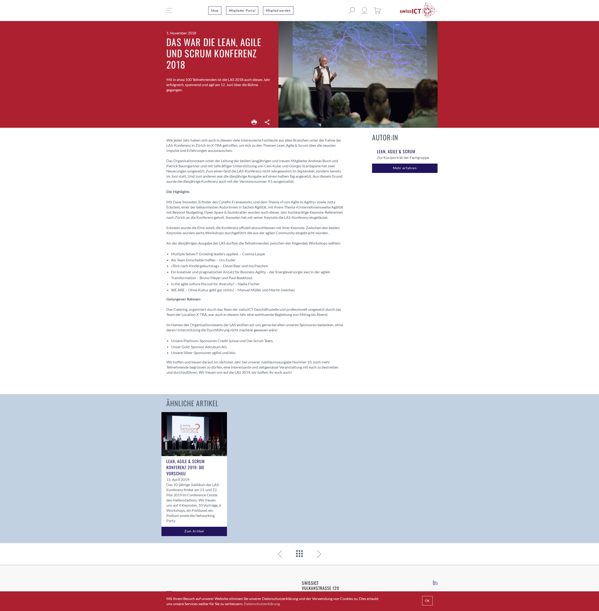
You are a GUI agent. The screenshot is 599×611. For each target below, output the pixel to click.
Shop (215, 10)
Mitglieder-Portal (242, 10)
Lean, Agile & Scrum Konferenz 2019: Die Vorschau (185, 467)
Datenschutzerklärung (262, 603)
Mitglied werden (278, 10)
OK (427, 601)
